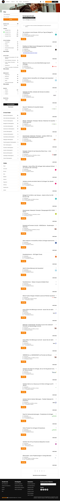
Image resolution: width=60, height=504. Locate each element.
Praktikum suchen (31, 491)
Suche (10, 19)
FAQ (2, 491)
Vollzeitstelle (7, 41)
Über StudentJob (5, 483)
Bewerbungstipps (31, 493)
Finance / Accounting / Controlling (11, 67)
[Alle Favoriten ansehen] (40, 1)
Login (55, 1)
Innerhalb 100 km (8, 36)
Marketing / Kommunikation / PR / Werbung (11, 58)
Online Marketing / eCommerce (10, 60)
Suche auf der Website (46, 481)
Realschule (7, 76)
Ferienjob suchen (30, 489)
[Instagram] (43, 489)
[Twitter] (48, 489)
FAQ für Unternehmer (18, 489)
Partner (3, 489)
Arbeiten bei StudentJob (6, 485)
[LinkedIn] (41, 489)
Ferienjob (6, 49)
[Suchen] (43, 1)
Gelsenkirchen (5, 187)
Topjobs (6, 99)
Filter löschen (10, 106)
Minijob (6, 43)
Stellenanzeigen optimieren (19, 487)
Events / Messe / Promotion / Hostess (10, 63)
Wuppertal (5, 182)
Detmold (4, 179)
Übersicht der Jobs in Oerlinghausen (39, 475)
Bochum (4, 171)
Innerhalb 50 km (8, 34)
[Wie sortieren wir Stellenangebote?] (17, 23)
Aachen (4, 190)
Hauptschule (7, 74)
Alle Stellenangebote (31, 485)
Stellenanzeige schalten (19, 485)
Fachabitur (7, 78)
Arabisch (6, 93)
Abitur (6, 80)
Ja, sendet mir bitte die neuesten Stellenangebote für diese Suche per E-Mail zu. (38, 26)
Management (7, 65)
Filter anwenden (10, 104)
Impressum (56, 497)
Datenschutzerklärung (50, 497)
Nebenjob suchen (31, 487)
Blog (17, 1)
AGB (46, 497)
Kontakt (20, 1)
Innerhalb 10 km (7, 30)
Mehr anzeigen (6, 51)
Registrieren (48, 1)
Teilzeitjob (7, 45)
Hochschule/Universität (9, 82)
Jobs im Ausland (30, 495)
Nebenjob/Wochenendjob (9, 47)
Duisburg (4, 184)
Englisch (6, 91)
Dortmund (5, 168)
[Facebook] (45, 489)
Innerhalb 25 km (8, 32)
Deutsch (6, 89)
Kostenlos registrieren (18, 483)
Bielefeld (4, 176)
